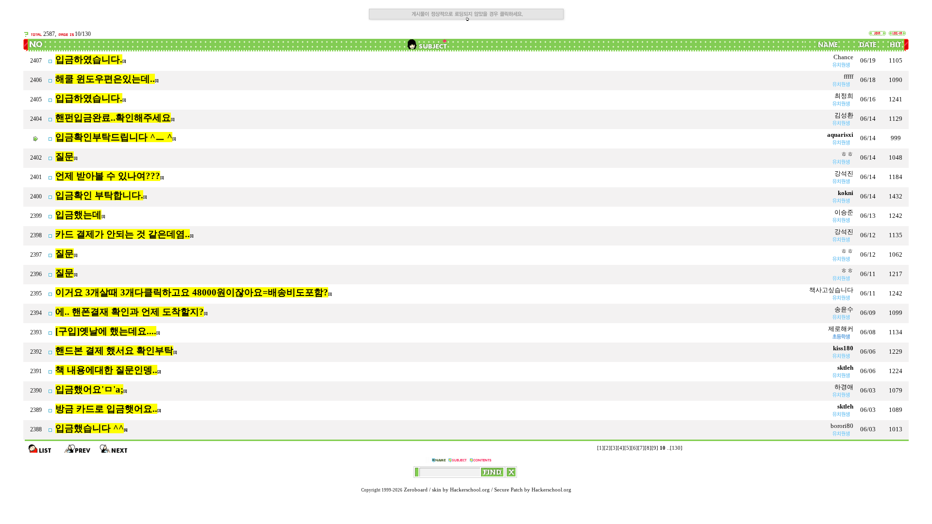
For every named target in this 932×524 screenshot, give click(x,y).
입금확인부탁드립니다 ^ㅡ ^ (113, 137)
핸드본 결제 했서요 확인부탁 (114, 350)
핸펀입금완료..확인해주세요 (113, 118)
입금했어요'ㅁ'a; (89, 389)
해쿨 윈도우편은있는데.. (105, 79)
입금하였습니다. (88, 59)
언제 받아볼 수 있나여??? (107, 176)
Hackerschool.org (470, 489)
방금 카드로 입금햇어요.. (106, 409)
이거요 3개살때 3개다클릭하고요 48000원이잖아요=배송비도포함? (191, 292)
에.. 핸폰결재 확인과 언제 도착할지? (129, 312)
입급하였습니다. (88, 98)
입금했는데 (78, 215)
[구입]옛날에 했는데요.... (105, 331)
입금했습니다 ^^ (89, 428)
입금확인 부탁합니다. (99, 195)
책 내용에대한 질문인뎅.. (106, 370)
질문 (64, 156)
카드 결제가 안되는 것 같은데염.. (122, 234)
